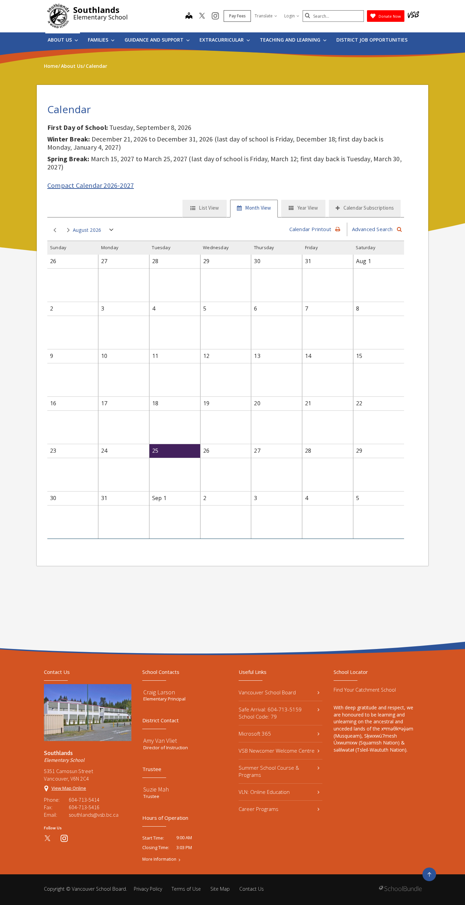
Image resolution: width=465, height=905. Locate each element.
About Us (60, 39)
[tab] (204, 208)
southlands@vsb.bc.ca (93, 814)
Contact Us (251, 889)
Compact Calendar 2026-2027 (90, 185)
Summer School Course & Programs (269, 771)
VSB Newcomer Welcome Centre (277, 750)
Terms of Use (186, 889)
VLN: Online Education (264, 791)
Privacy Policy (148, 889)
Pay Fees (237, 16)
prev (53, 230)
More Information (159, 859)
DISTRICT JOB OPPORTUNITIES (371, 39)
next (67, 230)
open (111, 231)
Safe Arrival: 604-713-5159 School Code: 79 (270, 713)
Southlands (96, 9)
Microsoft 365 (255, 733)
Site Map (220, 889)
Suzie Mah (156, 789)
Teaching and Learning (291, 39)
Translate (264, 16)
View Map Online (68, 788)
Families (99, 39)
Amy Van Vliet (160, 740)
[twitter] (202, 16)
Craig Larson (159, 692)
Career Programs (258, 808)
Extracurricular (222, 39)
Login (289, 16)
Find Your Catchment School (365, 690)
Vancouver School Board (267, 692)
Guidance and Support (155, 39)
